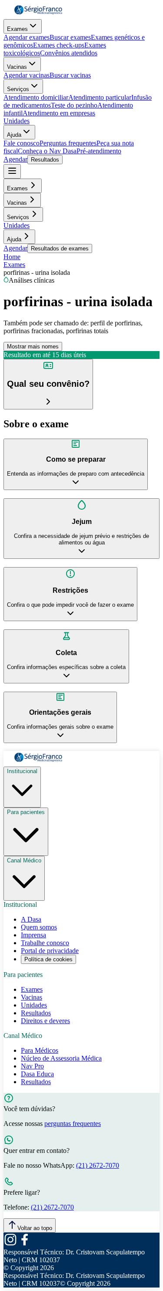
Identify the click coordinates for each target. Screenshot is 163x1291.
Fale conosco (21, 143)
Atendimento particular (99, 97)
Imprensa (33, 935)
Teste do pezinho (74, 105)
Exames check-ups (58, 45)
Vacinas (17, 67)
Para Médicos (39, 1050)
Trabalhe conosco (45, 942)
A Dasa (31, 919)
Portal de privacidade (50, 950)
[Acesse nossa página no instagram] (10, 1244)
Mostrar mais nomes (33, 346)
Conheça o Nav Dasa (47, 151)
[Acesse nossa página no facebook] (24, 1244)
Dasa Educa (37, 1074)
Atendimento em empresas (59, 113)
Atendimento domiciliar (35, 97)
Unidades (16, 121)
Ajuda (14, 135)
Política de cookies (48, 959)
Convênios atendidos (68, 53)
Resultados (45, 159)
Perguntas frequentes (68, 143)
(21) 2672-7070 (97, 1165)
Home (11, 256)
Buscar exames (70, 37)
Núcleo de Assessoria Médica (61, 1058)
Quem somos (39, 927)
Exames (17, 29)
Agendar (15, 159)
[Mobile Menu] (12, 171)
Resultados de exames (60, 248)
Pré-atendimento (99, 151)
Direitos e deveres (45, 1020)
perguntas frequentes (72, 1123)
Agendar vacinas (26, 75)
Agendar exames (26, 37)
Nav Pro (32, 1066)
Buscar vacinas (70, 75)
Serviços (18, 89)
